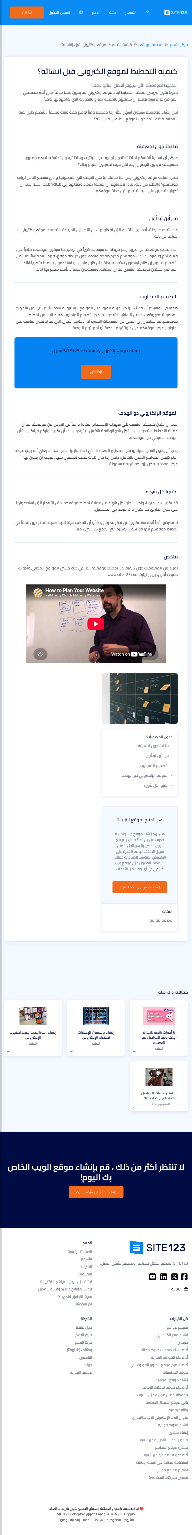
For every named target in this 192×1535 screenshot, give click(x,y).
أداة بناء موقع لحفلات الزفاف (165, 1387)
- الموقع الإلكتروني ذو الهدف (147, 775)
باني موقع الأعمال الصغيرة (167, 1402)
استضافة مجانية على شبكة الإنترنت (162, 1462)
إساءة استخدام (93, 1520)
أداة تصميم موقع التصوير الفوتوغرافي (159, 1364)
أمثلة (112, 12)
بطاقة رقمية (178, 1409)
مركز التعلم (179, 44)
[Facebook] (184, 1277)
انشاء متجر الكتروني (173, 1334)
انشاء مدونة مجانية (173, 1424)
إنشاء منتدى (178, 1432)
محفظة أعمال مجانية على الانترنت (162, 1394)
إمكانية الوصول (69, 1520)
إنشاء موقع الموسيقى (170, 1379)
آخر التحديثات (83, 1304)
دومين (183, 1342)
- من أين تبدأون (159, 755)
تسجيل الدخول (59, 12)
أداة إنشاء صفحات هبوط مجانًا (165, 1349)
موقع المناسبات (175, 1372)
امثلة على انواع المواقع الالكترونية (66, 1281)
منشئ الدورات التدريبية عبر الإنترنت (163, 1439)
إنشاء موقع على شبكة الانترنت (140, 887)
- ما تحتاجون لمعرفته (154, 745)
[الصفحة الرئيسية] (147, 12)
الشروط (129, 1520)
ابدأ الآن (27, 12)
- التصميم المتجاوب (156, 765)
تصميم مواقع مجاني (172, 1469)
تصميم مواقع (177, 1327)
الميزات (86, 1266)
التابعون (85, 1357)
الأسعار (131, 12)
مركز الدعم (83, 1334)
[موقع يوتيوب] (153, 1277)
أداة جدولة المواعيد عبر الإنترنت (165, 1454)
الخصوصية (113, 1520)
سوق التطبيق (75, 1296)
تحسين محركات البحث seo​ (168, 1477)
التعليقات (85, 1274)
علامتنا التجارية (81, 1372)
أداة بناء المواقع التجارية (169, 1357)
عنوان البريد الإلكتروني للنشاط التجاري (160, 1417)
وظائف (79, 1349)
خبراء (88, 1364)
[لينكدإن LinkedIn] (163, 1277)
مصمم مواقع (151, 44)
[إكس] (175, 1277)
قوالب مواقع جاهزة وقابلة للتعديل (65, 1289)
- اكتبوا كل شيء (158, 785)
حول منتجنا (84, 1327)
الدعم (96, 12)
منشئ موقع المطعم (171, 1447)
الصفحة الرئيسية (80, 1251)
